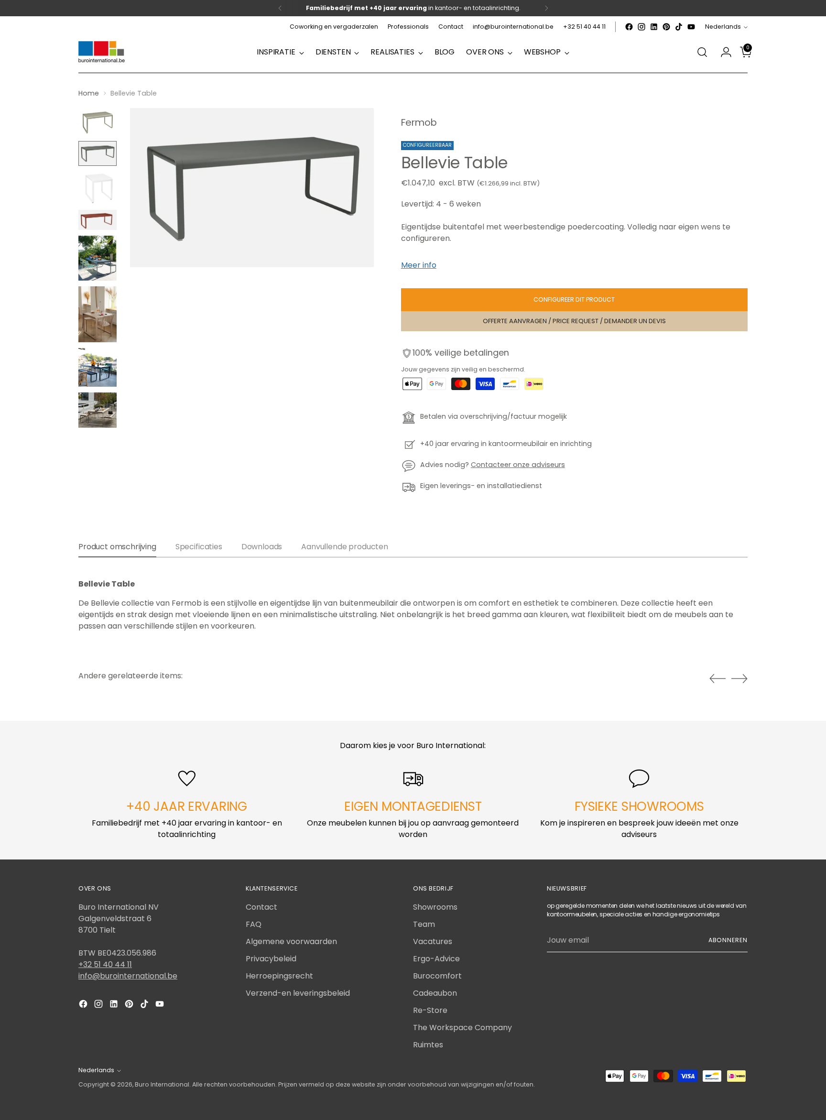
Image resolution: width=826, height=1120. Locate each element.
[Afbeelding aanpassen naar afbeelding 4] (97, 220)
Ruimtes (428, 1044)
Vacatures (432, 941)
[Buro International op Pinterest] (666, 26)
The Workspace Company (462, 1027)
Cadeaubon (435, 993)
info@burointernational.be (127, 975)
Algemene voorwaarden (291, 941)
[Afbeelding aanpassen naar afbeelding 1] (97, 121)
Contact (261, 907)
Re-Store (430, 1010)
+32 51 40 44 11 (105, 964)
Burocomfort (437, 975)
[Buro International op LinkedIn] (654, 26)
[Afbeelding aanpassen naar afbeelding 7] (97, 367)
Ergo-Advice (436, 958)
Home (88, 93)
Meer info (418, 265)
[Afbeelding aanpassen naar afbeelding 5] (97, 258)
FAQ (253, 924)
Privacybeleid (271, 958)
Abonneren (728, 940)
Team (424, 924)
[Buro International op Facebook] (629, 26)
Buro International (162, 1084)
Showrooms (435, 907)
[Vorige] (280, 8)
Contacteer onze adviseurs (518, 464)
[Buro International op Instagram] (641, 26)
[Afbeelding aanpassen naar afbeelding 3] (97, 188)
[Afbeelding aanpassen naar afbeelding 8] (97, 410)
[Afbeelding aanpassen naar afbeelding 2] (97, 153)
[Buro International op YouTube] (691, 26)
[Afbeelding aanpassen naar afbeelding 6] (97, 314)
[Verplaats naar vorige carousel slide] (717, 679)
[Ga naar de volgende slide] (739, 678)
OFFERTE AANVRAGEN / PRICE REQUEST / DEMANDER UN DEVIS (574, 321)
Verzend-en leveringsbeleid (298, 993)
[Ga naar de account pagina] (722, 52)
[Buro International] (102, 52)
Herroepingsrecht (279, 975)
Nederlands (723, 26)
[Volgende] (546, 8)
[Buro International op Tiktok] (678, 26)
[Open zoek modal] (702, 52)
